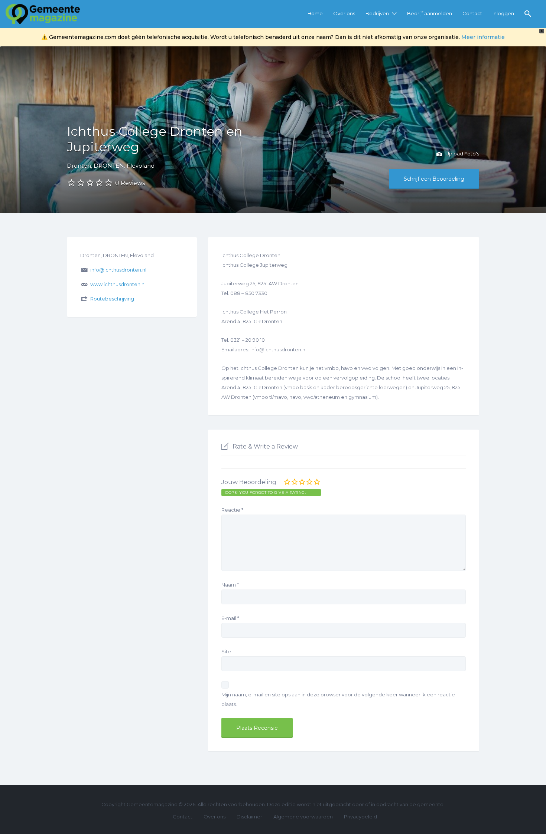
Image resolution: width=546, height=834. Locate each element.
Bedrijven (377, 13)
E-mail (230, 618)
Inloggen (503, 13)
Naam (230, 585)
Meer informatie (483, 37)
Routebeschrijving (112, 299)
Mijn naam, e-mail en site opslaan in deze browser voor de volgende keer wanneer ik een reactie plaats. (338, 699)
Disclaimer (249, 817)
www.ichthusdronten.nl (118, 284)
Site (226, 651)
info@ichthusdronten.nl (118, 270)
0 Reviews (130, 183)
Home (315, 13)
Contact (472, 13)
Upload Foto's (461, 154)
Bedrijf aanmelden (429, 13)
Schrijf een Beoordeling (434, 178)
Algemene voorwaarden (303, 817)
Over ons (344, 13)
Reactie (232, 510)
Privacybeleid (360, 817)
